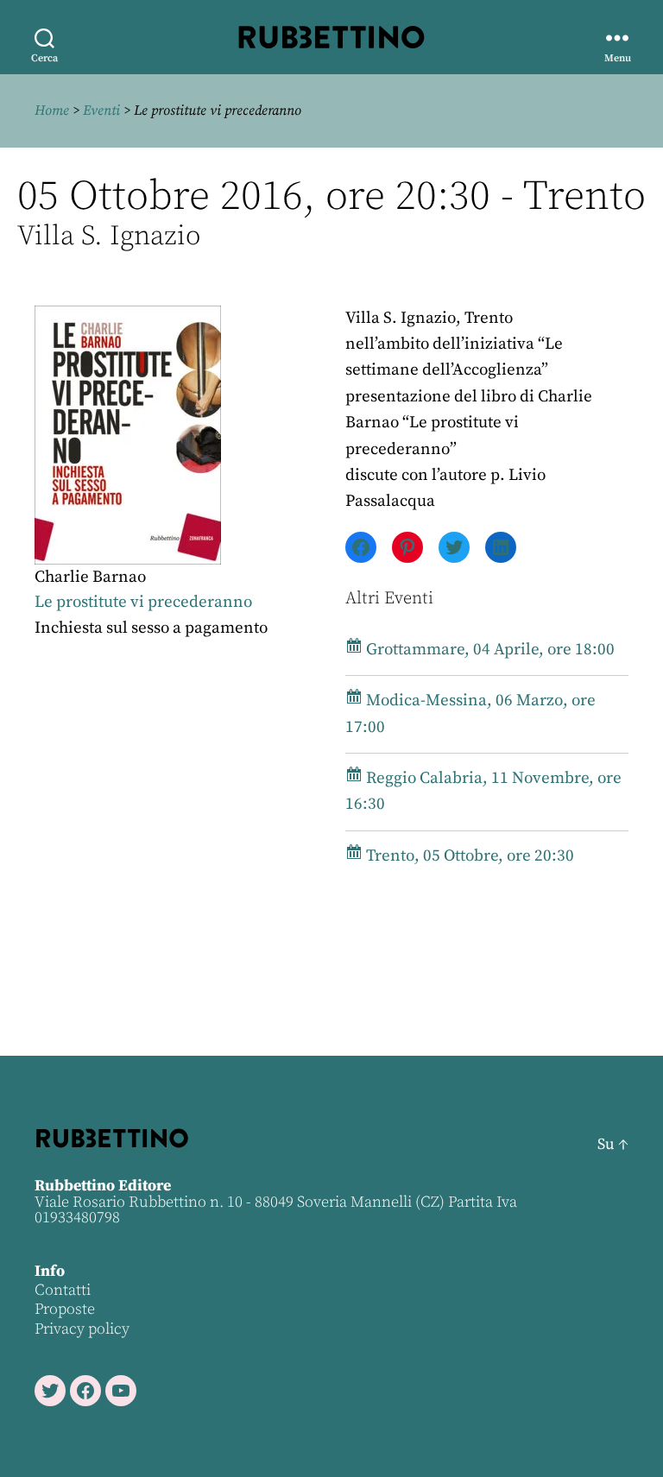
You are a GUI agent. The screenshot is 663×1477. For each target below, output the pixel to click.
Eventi (101, 110)
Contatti (63, 1290)
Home (52, 110)
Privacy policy (82, 1329)
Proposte (65, 1309)
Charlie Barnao (90, 577)
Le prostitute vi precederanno (143, 602)
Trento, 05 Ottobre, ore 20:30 (468, 856)
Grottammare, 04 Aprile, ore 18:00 (489, 650)
